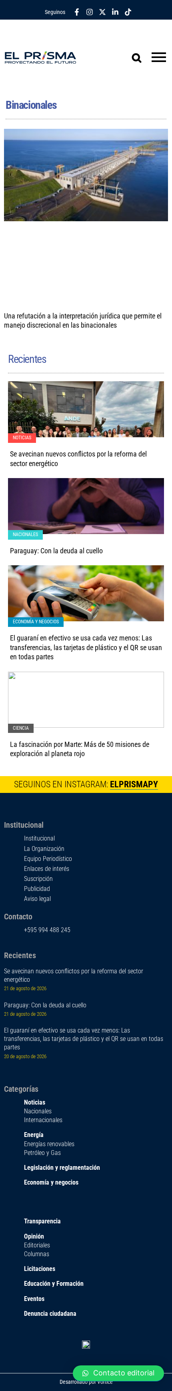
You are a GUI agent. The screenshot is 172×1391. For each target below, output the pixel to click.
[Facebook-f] (76, 12)
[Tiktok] (128, 12)
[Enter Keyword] (132, 52)
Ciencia (21, 728)
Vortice (104, 1382)
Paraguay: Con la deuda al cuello (56, 550)
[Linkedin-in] (115, 12)
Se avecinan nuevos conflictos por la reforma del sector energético (73, 975)
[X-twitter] (102, 12)
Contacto (18, 916)
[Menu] (159, 57)
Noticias (22, 437)
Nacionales (25, 534)
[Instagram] (89, 12)
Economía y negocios (36, 621)
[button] (118, 1373)
